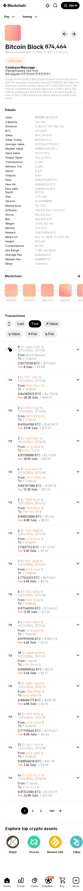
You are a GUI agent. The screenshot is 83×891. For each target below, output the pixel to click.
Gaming (27, 16)
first (35, 324)
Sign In (73, 5)
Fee (34, 334)
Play (6, 16)
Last (20, 324)
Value (53, 324)
